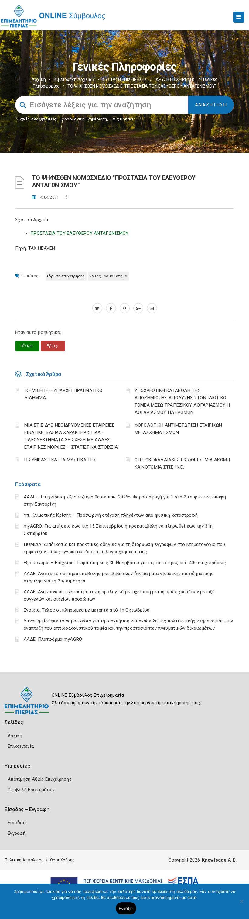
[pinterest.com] (124, 308)
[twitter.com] (97, 308)
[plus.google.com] (138, 308)
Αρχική (39, 79)
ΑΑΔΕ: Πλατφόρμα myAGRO (53, 639)
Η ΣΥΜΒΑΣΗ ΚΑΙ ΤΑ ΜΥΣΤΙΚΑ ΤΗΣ (60, 460)
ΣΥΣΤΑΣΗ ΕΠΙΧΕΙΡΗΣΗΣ (125, 79)
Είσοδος (17, 822)
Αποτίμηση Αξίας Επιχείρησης (40, 779)
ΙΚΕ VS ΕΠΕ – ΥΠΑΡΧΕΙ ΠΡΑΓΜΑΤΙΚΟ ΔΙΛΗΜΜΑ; (63, 394)
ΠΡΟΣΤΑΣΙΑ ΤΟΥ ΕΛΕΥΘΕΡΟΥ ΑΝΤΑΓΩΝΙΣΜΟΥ (79, 233)
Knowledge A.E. (219, 860)
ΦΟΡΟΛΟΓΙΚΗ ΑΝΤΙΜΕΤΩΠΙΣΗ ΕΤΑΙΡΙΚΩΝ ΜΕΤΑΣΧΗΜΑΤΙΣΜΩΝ (178, 428)
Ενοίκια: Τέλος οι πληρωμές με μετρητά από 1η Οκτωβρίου (86, 610)
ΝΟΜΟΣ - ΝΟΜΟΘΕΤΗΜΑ (108, 276)
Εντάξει (126, 908)
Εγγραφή (17, 833)
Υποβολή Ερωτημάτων (31, 789)
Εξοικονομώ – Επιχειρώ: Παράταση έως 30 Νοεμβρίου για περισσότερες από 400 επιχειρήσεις (125, 562)
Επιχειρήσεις (123, 119)
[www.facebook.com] (111, 308)
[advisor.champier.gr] (152, 308)
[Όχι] (241, 904)
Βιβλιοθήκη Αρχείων (74, 79)
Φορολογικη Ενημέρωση (84, 119)
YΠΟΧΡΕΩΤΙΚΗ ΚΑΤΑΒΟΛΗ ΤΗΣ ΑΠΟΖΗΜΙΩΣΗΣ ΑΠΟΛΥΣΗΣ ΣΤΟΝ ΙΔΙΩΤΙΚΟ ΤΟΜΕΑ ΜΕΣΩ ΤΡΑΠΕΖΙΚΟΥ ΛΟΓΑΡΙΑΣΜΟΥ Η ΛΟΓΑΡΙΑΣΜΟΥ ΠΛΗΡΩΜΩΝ (182, 401)
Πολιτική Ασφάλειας (24, 860)
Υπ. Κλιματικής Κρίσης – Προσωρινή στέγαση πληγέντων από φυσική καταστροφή (111, 515)
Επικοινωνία (21, 746)
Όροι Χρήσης (62, 860)
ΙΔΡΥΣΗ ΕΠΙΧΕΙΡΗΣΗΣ (175, 79)
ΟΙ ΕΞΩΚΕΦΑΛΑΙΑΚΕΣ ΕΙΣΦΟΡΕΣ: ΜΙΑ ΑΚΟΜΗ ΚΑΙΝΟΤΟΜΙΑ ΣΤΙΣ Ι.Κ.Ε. (182, 463)
